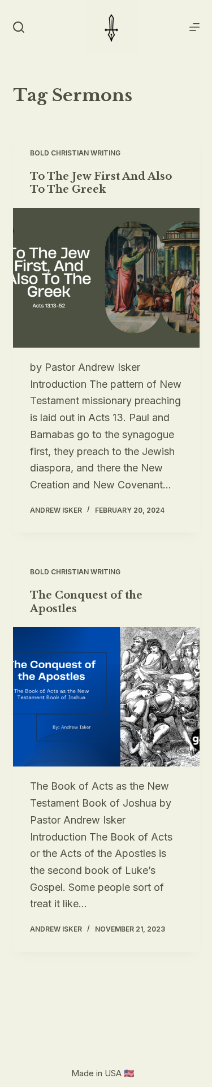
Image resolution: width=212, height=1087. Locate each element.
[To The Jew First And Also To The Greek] (106, 278)
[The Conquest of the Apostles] (106, 697)
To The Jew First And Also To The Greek (101, 183)
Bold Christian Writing (75, 153)
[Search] (18, 27)
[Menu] (194, 27)
